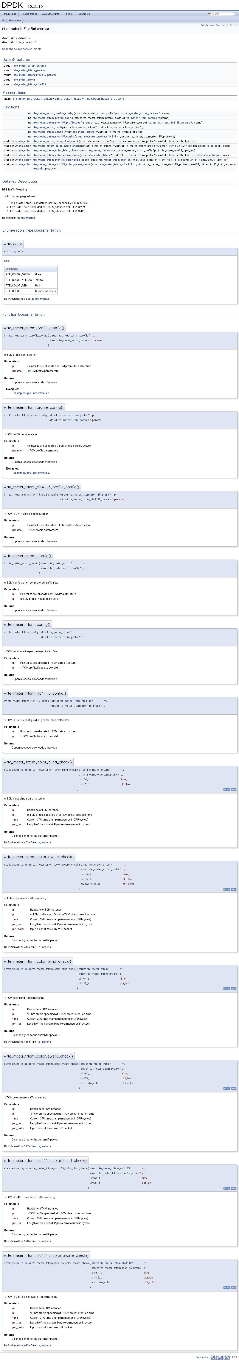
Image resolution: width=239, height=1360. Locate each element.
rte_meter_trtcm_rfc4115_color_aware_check (61, 164)
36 (25, 298)
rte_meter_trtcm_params (30, 70)
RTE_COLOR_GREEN (39, 98)
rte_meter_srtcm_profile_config (53, 113)
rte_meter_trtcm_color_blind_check (55, 150)
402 (26, 842)
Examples (84, 13)
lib (3, 20)
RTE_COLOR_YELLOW (70, 98)
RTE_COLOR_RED (95, 98)
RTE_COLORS (115, 98)
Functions (234, 25)
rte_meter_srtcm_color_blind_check (55, 141)
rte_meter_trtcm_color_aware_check (56, 155)
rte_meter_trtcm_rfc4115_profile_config (58, 122)
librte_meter (15, 20)
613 (26, 1345)
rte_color (19, 98)
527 (26, 1146)
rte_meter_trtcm (24, 79)
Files (70, 14)
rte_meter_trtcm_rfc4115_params (35, 74)
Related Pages (29, 13)
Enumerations (222, 25)
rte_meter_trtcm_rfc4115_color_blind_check (61, 159)
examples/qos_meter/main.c (31, 393)
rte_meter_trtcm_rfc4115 (30, 84)
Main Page (10, 13)
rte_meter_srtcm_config (48, 127)
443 (26, 947)
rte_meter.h (28, 217)
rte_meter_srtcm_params (30, 65)
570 (26, 1241)
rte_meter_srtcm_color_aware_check (56, 145)
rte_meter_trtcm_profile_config (53, 117)
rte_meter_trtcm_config (48, 131)
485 (26, 1041)
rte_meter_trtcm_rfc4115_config (53, 136)
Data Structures (52, 14)
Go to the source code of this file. (22, 48)
